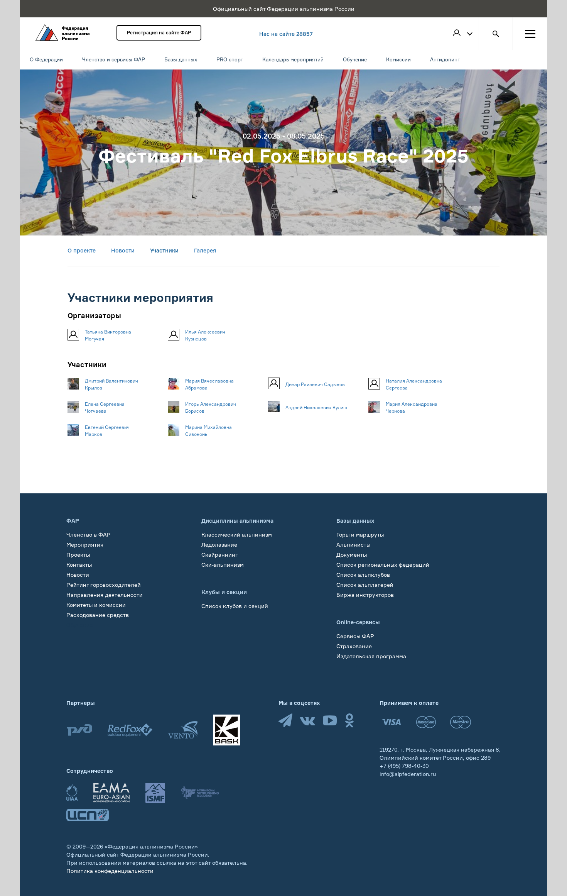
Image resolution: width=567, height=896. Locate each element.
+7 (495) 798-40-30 (404, 765)
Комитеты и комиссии (96, 604)
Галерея (205, 250)
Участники (164, 250)
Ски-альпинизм (222, 564)
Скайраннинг (219, 554)
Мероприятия (84, 544)
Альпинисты (353, 544)
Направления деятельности (104, 594)
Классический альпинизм (236, 534)
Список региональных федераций (382, 564)
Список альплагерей (364, 584)
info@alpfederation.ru (408, 774)
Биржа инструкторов (365, 594)
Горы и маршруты (360, 534)
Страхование (354, 646)
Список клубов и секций (234, 606)
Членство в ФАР (88, 534)
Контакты (79, 564)
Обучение (79, 625)
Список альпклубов (363, 574)
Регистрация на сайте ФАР (159, 33)
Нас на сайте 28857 (286, 33)
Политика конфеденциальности (110, 870)
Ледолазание (219, 544)
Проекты (78, 554)
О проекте (82, 250)
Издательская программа (371, 656)
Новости (123, 250)
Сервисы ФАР (355, 636)
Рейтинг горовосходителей (103, 584)
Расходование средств (97, 614)
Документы (351, 554)
